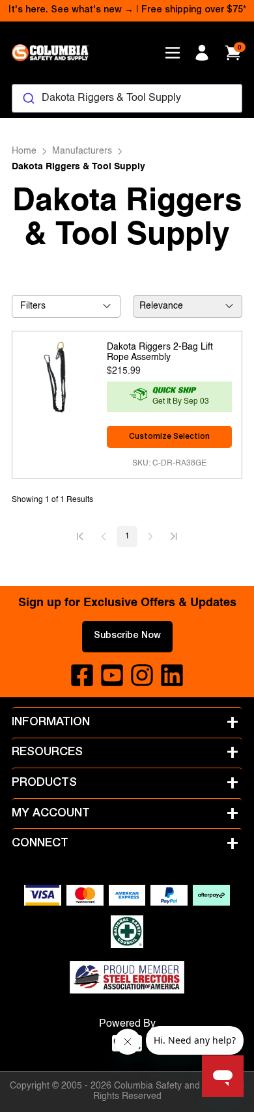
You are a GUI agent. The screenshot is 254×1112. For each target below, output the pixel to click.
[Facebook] (82, 675)
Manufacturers (82, 151)
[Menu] (172, 53)
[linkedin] (172, 675)
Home (24, 151)
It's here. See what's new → (71, 10)
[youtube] (112, 675)
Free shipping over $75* (193, 10)
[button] (80, 536)
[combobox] (127, 98)
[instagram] (142, 675)
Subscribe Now (127, 636)
